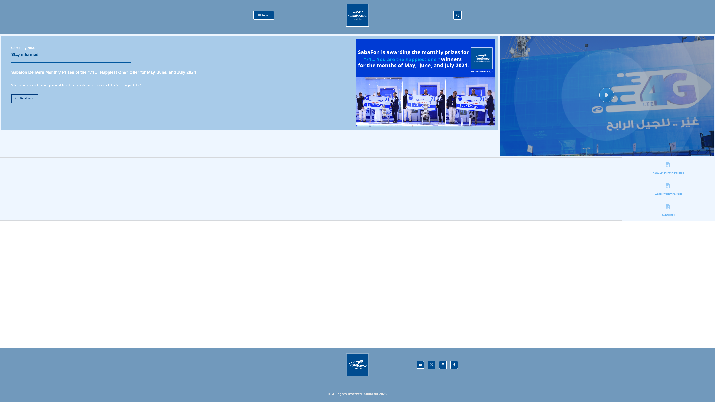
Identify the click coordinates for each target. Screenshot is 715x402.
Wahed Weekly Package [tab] (668, 194)
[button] (457, 15)
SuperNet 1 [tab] (668, 215)
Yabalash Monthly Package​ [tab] (668, 172)
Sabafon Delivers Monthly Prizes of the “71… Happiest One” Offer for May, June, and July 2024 (103, 72)
